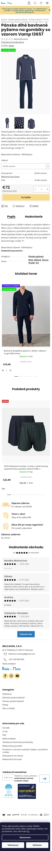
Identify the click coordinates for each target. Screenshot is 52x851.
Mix (3, 488)
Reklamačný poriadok (12, 746)
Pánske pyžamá (36, 256)
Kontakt (6, 727)
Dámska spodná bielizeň (13, 697)
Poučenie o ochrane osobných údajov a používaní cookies (25, 750)
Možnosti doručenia (10, 176)
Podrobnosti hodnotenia (12, 42)
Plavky (5, 704)
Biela (30, 260)
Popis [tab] (11, 217)
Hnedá (31, 262)
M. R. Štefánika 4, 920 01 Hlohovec (17, 650)
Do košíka (26, 197)
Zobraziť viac (26, 634)
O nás (5, 731)
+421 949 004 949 (16, 659)
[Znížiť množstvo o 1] (35, 189)
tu (28, 831)
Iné (37, 262)
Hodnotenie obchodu (26, 547)
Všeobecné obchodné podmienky (17, 742)
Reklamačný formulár (12, 759)
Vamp (11, 45)
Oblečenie (6, 694)
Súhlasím (37, 845)
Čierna (45, 260)
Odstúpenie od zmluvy (12, 755)
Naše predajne (9, 663)
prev (2, 305)
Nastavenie (25, 837)
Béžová (37, 260)
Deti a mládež (8, 708)
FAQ (4, 735)
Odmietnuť (13, 845)
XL (10, 370)
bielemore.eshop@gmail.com (21, 654)
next (49, 305)
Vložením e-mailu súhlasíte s (26, 778)
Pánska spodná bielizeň (13, 701)
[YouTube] (17, 676)
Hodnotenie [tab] (34, 217)
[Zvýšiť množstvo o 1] (47, 189)
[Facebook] (5, 676)
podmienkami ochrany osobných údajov (23, 779)
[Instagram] (11, 676)
